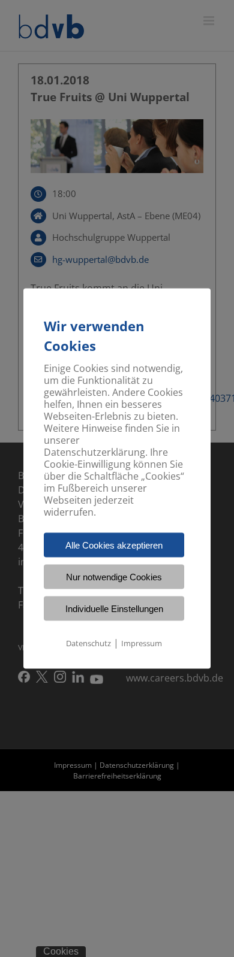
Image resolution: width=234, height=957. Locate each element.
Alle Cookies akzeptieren (114, 545)
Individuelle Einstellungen (114, 609)
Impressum (141, 643)
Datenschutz (88, 643)
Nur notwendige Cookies (114, 577)
